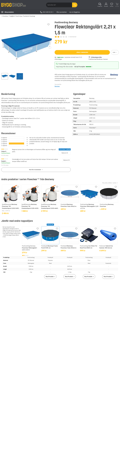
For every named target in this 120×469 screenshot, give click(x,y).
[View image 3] (19, 76)
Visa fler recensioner (35, 169)
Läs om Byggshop (74, 12)
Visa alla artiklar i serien (109, 183)
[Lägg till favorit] (48, 24)
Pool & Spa (19, 16)
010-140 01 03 (47, 12)
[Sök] (74, 5)
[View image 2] (12, 76)
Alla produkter (9, 12)
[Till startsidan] (13, 5)
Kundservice (100, 6)
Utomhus (5, 16)
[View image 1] (4, 76)
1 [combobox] (114, 52)
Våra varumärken (61, 12)
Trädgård (11, 16)
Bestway (57, 86)
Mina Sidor (106, 6)
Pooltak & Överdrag (29, 16)
